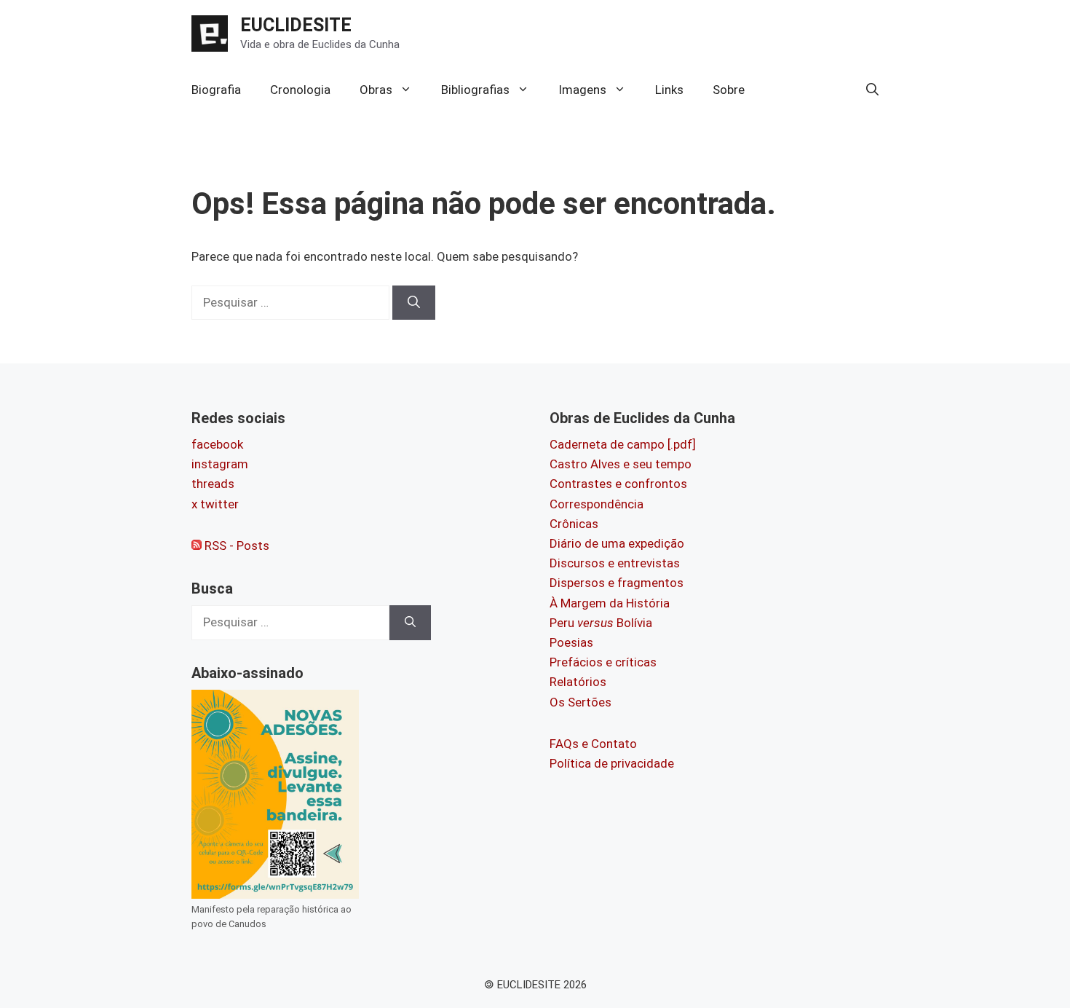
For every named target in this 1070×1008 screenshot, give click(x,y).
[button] (872, 89)
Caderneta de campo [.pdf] (623, 444)
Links (669, 89)
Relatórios (578, 681)
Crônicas (574, 523)
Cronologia (300, 89)
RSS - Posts (235, 545)
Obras (376, 89)
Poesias (571, 642)
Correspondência (596, 504)
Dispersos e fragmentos (616, 582)
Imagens (582, 89)
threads (212, 483)
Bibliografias (475, 89)
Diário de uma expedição (617, 543)
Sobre (729, 89)
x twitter (215, 504)
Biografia (216, 89)
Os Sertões (580, 702)
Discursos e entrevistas (615, 563)
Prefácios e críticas (603, 662)
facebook (217, 444)
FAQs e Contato (593, 743)
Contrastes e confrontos (618, 483)
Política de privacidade (612, 763)
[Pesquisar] (413, 303)
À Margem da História (610, 603)
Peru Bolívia (601, 622)
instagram (219, 464)
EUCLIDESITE (296, 25)
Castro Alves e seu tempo (620, 464)
